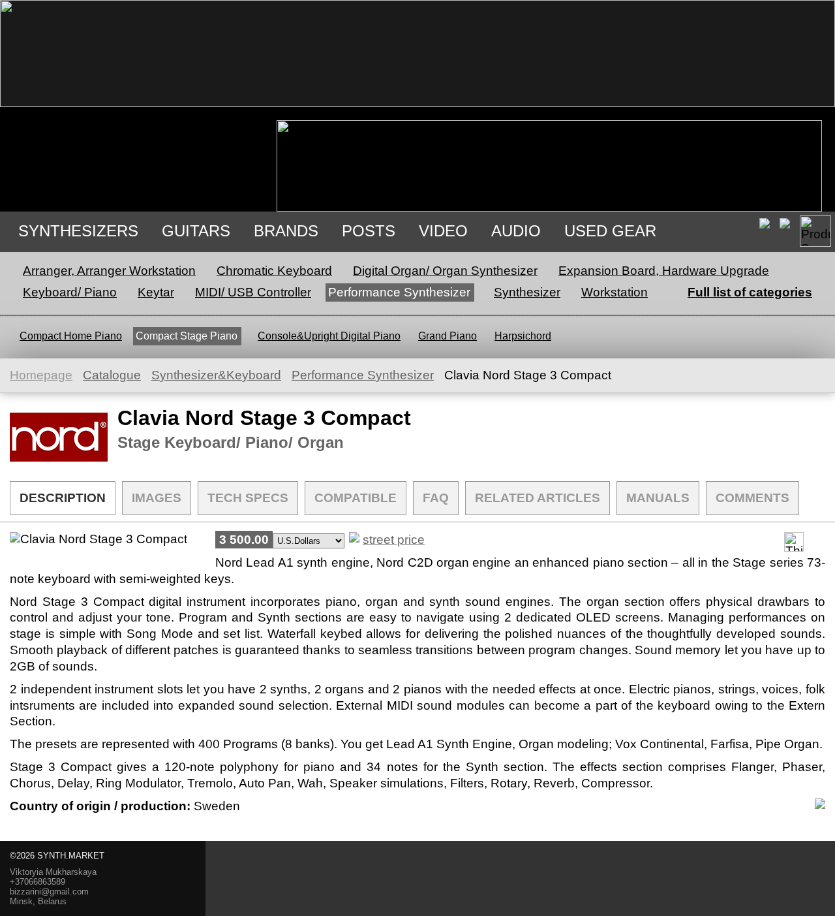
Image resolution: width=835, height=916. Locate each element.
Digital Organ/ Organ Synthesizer (445, 270)
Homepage (41, 375)
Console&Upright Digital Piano (329, 335)
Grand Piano (447, 335)
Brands (286, 231)
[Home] (417, 103)
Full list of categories (750, 292)
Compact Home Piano (71, 335)
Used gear (610, 231)
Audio (516, 231)
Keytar (156, 292)
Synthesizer (527, 292)
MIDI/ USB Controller (253, 292)
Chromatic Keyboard (274, 270)
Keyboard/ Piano (70, 292)
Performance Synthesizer (399, 292)
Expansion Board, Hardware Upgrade (663, 270)
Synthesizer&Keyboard (216, 375)
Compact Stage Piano (186, 335)
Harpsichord (522, 335)
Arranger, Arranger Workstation (109, 270)
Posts (368, 231)
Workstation (614, 292)
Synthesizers (78, 231)
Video (443, 231)
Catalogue (112, 375)
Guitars (196, 231)
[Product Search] (815, 231)
